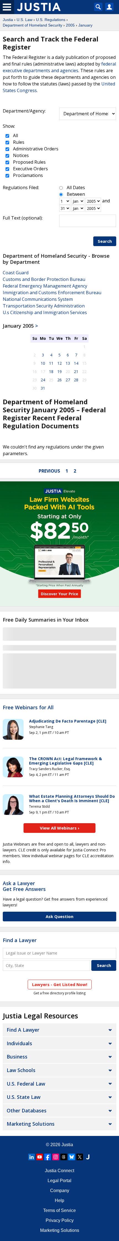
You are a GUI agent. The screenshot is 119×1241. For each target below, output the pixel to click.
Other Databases (26, 1110)
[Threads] (63, 1157)
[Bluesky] (71, 1157)
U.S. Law (24, 19)
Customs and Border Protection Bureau (44, 279)
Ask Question (59, 916)
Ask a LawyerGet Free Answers (24, 886)
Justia (8, 19)
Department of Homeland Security (32, 25)
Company (59, 1190)
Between (76, 194)
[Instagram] (55, 1157)
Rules (18, 142)
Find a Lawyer (20, 940)
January (85, 25)
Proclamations (27, 175)
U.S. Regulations (50, 19)
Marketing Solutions (31, 1123)
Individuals (19, 1043)
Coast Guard (16, 273)
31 (43, 388)
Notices (20, 155)
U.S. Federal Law (26, 1083)
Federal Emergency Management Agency (45, 286)
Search (105, 241)
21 (76, 371)
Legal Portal (59, 1180)
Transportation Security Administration (44, 306)
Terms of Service (59, 1210)
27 (68, 379)
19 (59, 371)
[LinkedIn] (31, 1157)
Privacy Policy (60, 1220)
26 (59, 379)
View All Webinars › (59, 828)
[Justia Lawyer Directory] (87, 1157)
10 (43, 363)
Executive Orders (30, 169)
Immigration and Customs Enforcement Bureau (52, 293)
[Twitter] (79, 1157)
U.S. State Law (23, 1097)
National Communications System (38, 299)
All (15, 135)
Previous (49, 471)
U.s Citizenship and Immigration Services (45, 312)
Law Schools (21, 1070)
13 (68, 363)
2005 (70, 25)
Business (17, 1056)
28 (76, 379)
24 (43, 379)
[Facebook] (47, 1157)
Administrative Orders (35, 149)
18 (51, 371)
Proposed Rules (29, 162)
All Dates (76, 187)
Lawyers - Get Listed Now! (59, 984)
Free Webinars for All (28, 708)
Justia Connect (59, 1170)
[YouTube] (39, 1157)
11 (51, 363)
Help (59, 1200)
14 (76, 363)
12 (59, 363)
